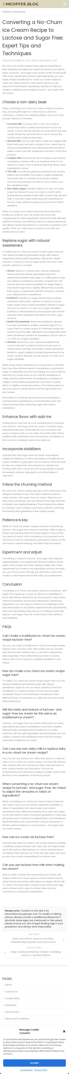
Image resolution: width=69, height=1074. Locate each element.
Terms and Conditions (17, 1018)
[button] (64, 1031)
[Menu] (65, 4)
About (8, 984)
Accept (34, 1063)
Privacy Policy (40, 1070)
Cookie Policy (26, 1070)
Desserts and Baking (14, 11)
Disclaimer (11, 1005)
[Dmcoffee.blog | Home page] (27, 4)
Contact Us (11, 991)
